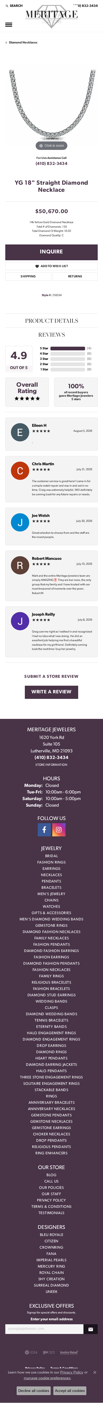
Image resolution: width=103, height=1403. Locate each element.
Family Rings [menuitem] (51, 976)
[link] (85, 5)
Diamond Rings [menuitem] (51, 1052)
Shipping (28, 276)
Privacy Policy (51, 1201)
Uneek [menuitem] (52, 1292)
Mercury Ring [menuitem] (51, 1267)
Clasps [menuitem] (51, 1008)
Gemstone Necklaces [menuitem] (51, 1122)
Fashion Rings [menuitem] (51, 863)
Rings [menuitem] (51, 1096)
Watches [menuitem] (51, 907)
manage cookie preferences (47, 1378)
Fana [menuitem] (51, 1254)
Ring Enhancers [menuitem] (51, 1153)
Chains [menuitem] (52, 900)
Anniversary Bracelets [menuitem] (52, 1103)
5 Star (44, 348)
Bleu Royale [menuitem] (51, 1235)
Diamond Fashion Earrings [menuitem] (51, 951)
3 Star (44, 359)
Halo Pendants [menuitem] (51, 1071)
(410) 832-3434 (52, 164)
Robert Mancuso (47, 559)
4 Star (44, 353)
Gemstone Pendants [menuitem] (51, 1115)
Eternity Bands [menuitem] (51, 1027)
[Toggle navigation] (8, 24)
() (89, 348)
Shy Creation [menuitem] (51, 1279)
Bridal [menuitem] (51, 856)
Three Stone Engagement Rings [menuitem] (51, 1078)
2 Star (44, 364)
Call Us (51, 1182)
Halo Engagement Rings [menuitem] (51, 1033)
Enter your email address (52, 1319)
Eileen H (39, 426)
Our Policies (51, 1188)
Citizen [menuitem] (52, 1241)
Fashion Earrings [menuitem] (51, 957)
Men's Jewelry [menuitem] (51, 894)
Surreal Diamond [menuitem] (51, 1286)
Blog (51, 1175)
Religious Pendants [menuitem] (51, 1147)
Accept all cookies (70, 1391)
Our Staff (51, 1194)
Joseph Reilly (43, 615)
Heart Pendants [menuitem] (51, 1059)
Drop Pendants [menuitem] (51, 1141)
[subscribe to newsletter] (90, 1329)
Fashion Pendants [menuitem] (51, 945)
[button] (13, 5)
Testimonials (52, 1213)
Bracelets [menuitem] (51, 888)
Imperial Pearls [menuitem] (51, 1260)
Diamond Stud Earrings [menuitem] (51, 995)
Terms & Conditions (51, 1207)
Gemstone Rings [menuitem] (51, 926)
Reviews (51, 334)
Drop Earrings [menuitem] (51, 1046)
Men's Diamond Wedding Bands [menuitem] (52, 919)
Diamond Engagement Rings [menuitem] (51, 1040)
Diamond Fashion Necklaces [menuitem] (52, 932)
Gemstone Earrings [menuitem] (51, 1128)
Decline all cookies (33, 1391)
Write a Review (51, 692)
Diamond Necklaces (23, 42)
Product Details (51, 320)
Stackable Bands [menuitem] (51, 1090)
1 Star (44, 369)
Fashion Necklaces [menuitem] (51, 970)
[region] (51, 106)
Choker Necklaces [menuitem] (51, 1134)
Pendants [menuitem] (51, 882)
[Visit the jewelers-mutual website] (69, 1352)
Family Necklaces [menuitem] (51, 938)
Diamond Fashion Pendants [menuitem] (51, 964)
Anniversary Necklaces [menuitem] (51, 1109)
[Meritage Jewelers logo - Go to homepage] (51, 16)
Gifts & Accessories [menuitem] (51, 913)
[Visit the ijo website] (49, 1352)
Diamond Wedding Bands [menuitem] (51, 1014)
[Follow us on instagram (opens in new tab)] (58, 829)
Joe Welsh (41, 516)
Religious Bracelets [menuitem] (51, 983)
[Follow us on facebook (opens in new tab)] (44, 829)
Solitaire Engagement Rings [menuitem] (51, 1084)
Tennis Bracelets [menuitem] (51, 1021)
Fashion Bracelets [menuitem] (51, 989)
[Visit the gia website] (31, 1352)
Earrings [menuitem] (51, 869)
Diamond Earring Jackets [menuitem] (51, 1065)
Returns (75, 276)
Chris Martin (43, 464)
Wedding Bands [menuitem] (51, 1002)
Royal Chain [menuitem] (51, 1273)
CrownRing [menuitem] (51, 1248)
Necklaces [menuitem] (51, 875)
